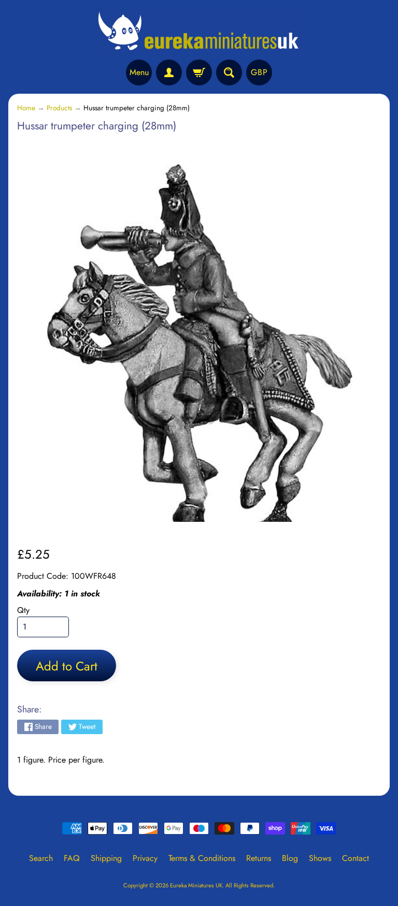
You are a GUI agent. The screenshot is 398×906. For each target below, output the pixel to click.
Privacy (145, 858)
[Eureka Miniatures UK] (199, 31)
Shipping (106, 858)
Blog (290, 858)
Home (26, 108)
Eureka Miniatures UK (196, 885)
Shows (320, 858)
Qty (23, 610)
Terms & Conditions (201, 858)
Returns (258, 858)
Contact (355, 858)
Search (41, 858)
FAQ (72, 858)
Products (59, 108)
